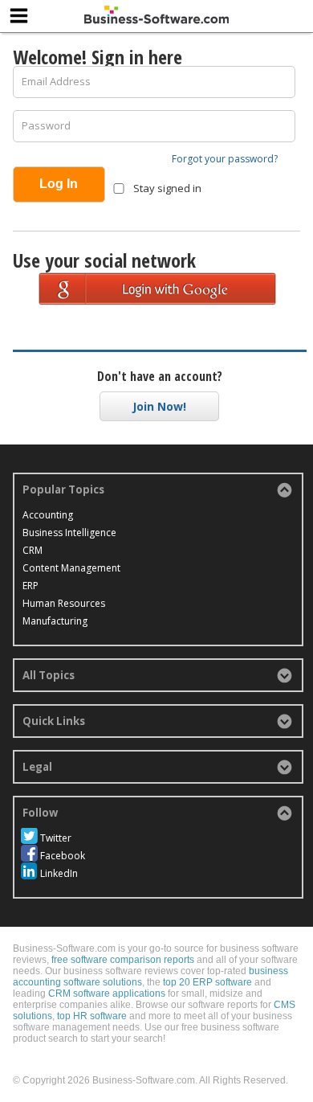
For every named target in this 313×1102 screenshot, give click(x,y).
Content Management (71, 568)
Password (46, 125)
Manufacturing (54, 621)
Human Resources (63, 603)
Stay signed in (166, 188)
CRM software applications (106, 993)
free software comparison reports (122, 959)
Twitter (55, 838)
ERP (30, 585)
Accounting (47, 515)
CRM (32, 550)
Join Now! (159, 406)
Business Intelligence (69, 532)
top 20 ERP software (207, 982)
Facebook (62, 855)
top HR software (92, 1016)
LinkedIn (59, 873)
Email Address (56, 81)
